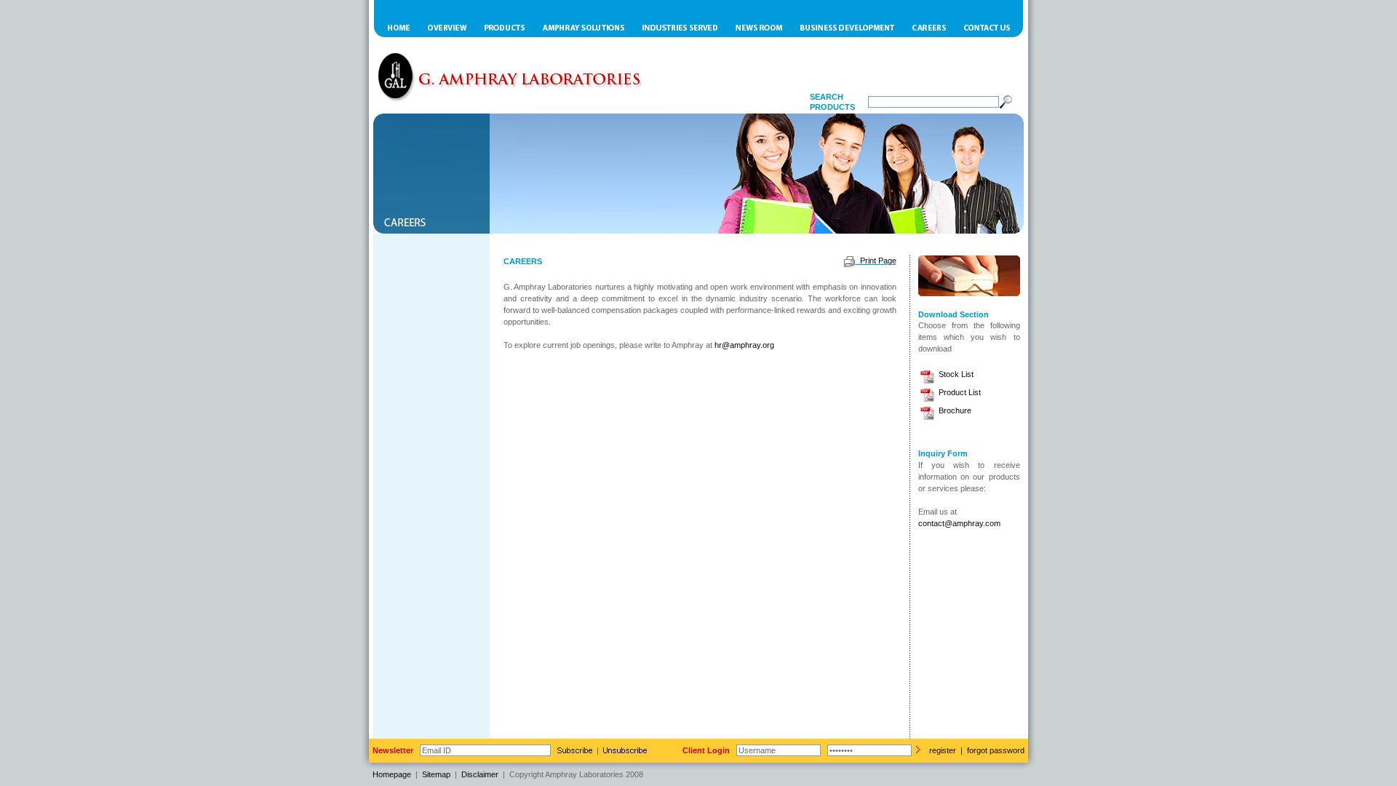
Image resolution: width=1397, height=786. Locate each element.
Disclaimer (479, 774)
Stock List (955, 374)
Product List (958, 392)
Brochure (953, 410)
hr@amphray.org (744, 345)
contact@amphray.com (959, 523)
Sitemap (436, 774)
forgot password (995, 750)
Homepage (392, 774)
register (942, 750)
